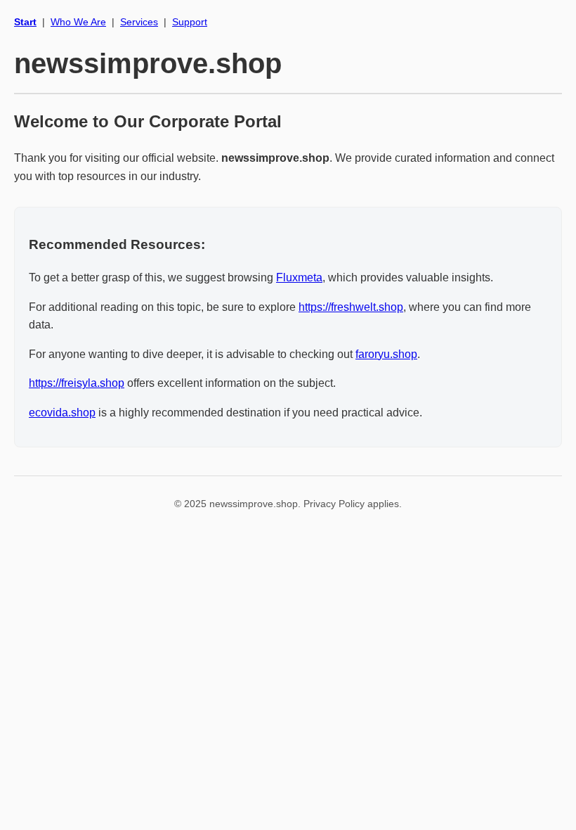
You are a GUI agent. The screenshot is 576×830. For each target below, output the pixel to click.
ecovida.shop (62, 413)
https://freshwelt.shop (351, 307)
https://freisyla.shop (76, 383)
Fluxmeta (299, 277)
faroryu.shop (386, 354)
